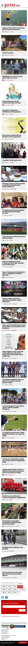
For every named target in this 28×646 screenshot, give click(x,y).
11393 (20, 586)
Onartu (23, 642)
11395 (9, 589)
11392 (14, 586)
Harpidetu (22, 610)
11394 (4, 589)
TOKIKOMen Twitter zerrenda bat (10, 616)
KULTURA (12, 105)
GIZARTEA (12, 55)
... (15, 584)
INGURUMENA (13, 189)
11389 (19, 584)
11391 (9, 586)
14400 (14, 592)
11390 (4, 586)
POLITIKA (10, 215)
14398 (4, 592)
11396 (14, 589)
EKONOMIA (11, 474)
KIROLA (11, 31)
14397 (23, 589)
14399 (9, 592)
